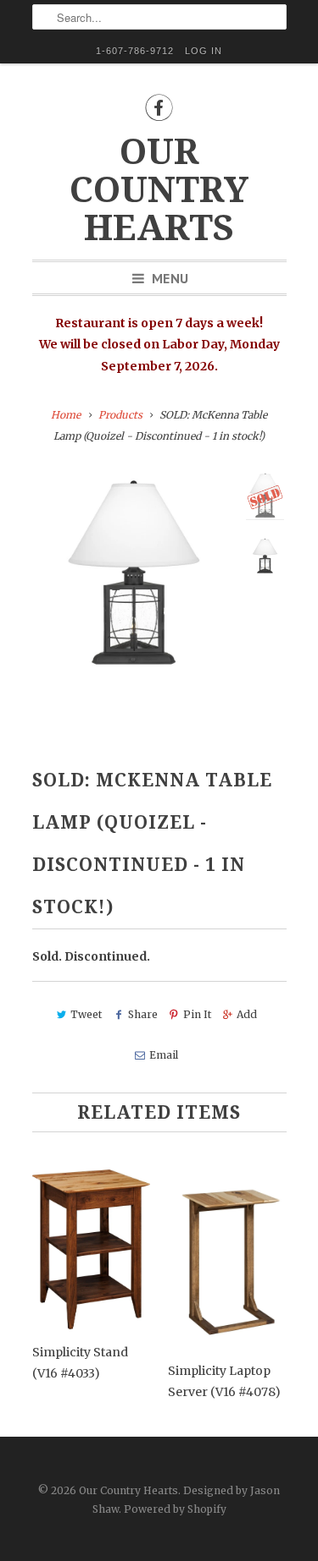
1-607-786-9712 (135, 51)
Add (247, 1014)
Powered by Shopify (175, 1509)
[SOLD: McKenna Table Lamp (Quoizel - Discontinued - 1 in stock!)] (134, 572)
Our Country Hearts (159, 190)
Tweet (86, 1014)
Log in (203, 51)
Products (120, 414)
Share (142, 1014)
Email (163, 1055)
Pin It (197, 1014)
